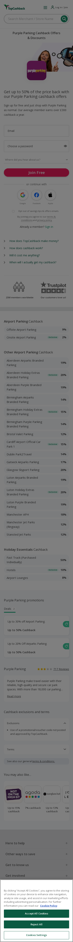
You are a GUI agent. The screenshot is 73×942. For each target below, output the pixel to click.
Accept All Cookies (36, 913)
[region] (36, 910)
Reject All (36, 924)
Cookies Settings (36, 935)
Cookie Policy (48, 905)
